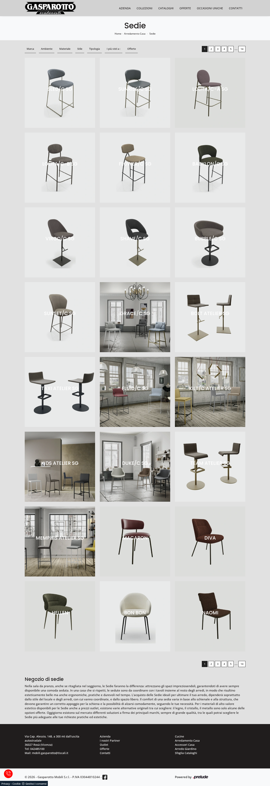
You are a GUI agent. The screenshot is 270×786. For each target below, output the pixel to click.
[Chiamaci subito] (8, 773)
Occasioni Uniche (210, 8)
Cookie (16, 783)
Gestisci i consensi (35, 783)
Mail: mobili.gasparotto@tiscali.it (46, 753)
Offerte (185, 8)
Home (118, 33)
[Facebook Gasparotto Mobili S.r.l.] (104, 777)
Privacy (5, 783)
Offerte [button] (131, 49)
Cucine (179, 736)
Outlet (104, 745)
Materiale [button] (64, 49)
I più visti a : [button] (113, 49)
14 (242, 49)
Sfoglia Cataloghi (186, 753)
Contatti (235, 8)
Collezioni (144, 8)
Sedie (152, 33)
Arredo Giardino (185, 749)
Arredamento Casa (134, 33)
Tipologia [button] (94, 49)
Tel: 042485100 (34, 749)
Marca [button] (30, 49)
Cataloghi (166, 8)
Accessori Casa (184, 745)
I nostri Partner (110, 740)
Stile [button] (79, 49)
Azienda (125, 8)
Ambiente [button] (46, 49)
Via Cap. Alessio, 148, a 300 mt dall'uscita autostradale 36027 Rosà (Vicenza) (52, 741)
